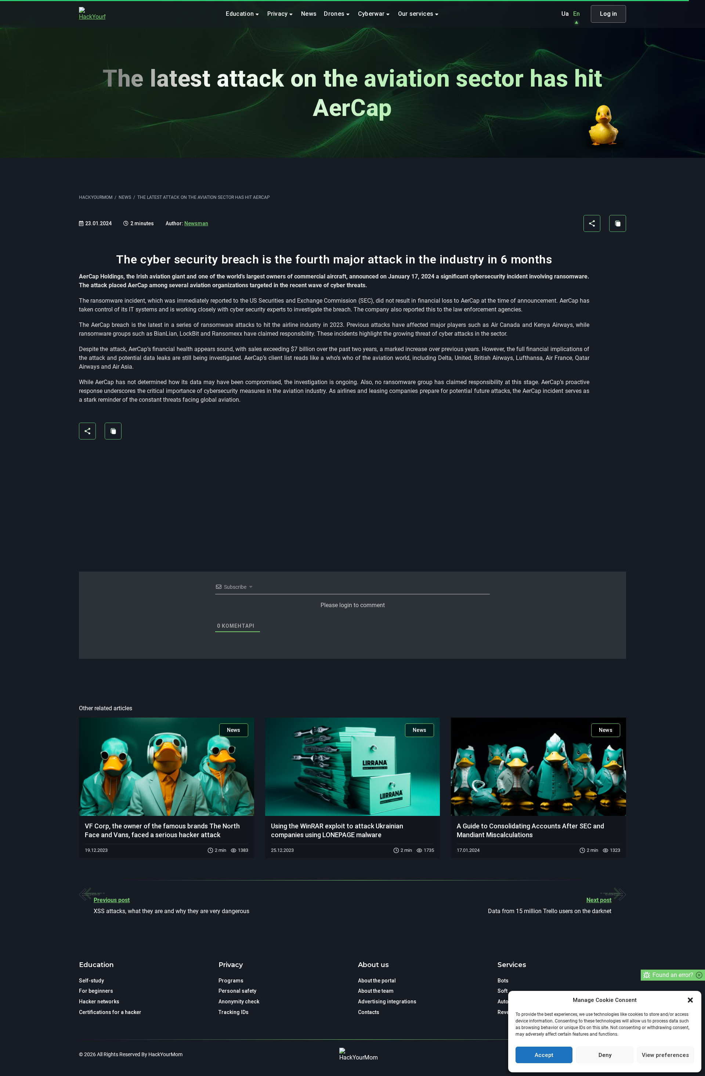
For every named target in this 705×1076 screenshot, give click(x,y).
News (309, 13)
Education (240, 13)
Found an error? (672, 974)
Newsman (196, 223)
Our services (416, 13)
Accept (544, 1055)
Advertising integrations (387, 1001)
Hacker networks (99, 1001)
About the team (376, 991)
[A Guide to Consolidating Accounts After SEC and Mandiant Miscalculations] (538, 767)
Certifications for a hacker (110, 1012)
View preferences (665, 1055)
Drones (335, 13)
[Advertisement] (334, 501)
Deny (605, 1055)
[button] (690, 1000)
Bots (503, 981)
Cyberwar (372, 13)
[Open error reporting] (646, 975)
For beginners (96, 991)
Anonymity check (238, 1001)
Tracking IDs (233, 1012)
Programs (230, 981)
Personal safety (237, 991)
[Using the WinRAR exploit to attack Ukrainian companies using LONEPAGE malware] (352, 767)
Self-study (91, 981)
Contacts (368, 1012)
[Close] (699, 975)
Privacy (278, 13)
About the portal (377, 981)
